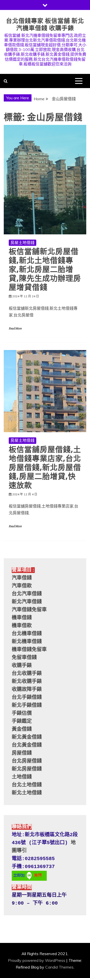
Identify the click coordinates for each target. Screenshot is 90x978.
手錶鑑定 (22, 721)
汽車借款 (22, 586)
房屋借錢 (22, 753)
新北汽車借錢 (27, 602)
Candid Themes (59, 967)
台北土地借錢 (27, 785)
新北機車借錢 (27, 642)
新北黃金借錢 (27, 737)
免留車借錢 (24, 658)
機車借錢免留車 (29, 650)
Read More (15, 328)
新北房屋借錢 (27, 769)
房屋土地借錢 (22, 242)
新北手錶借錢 (27, 705)
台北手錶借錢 (27, 697)
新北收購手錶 (27, 681)
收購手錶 (22, 666)
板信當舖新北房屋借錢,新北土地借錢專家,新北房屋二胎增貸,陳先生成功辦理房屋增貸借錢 (45, 269)
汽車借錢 (22, 578)
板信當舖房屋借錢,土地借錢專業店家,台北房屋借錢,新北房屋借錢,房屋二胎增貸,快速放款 (45, 467)
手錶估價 (22, 713)
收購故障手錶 (27, 689)
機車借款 (22, 626)
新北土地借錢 (27, 793)
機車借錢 (22, 618)
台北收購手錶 (27, 673)
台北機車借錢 (27, 634)
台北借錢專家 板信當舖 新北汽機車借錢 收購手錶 (45, 24)
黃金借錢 (22, 729)
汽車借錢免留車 (29, 610)
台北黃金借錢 (27, 745)
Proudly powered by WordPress (36, 960)
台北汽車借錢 (27, 594)
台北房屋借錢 (27, 761)
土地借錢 (22, 777)
